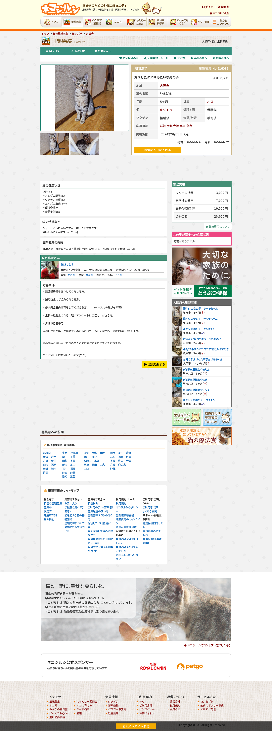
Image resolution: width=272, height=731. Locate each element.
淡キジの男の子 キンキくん (199, 329)
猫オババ (67, 264)
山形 (45, 465)
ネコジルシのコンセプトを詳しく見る (209, 645)
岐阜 (64, 473)
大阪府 (164, 85)
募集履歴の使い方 (98, 511)
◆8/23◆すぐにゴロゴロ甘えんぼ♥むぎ (206, 349)
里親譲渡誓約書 (125, 515)
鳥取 (96, 461)
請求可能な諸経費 (126, 527)
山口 (86, 469)
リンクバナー (147, 709)
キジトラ (166, 109)
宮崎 (112, 465)
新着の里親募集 (53, 503)
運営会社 (175, 701)
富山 (72, 465)
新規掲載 (79, 51)
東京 (64, 453)
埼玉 (64, 457)
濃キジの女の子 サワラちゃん (200, 319)
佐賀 (128, 457)
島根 (86, 465)
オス (210, 101)
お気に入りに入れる (136, 726)
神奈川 (74, 453)
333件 (71, 275)
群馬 (45, 473)
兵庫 (183, 126)
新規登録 (224, 7)
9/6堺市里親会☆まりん (196, 369)
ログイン (207, 7)
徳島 (112, 453)
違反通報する (156, 364)
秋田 (53, 461)
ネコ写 (53, 705)
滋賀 (163, 126)
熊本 (120, 461)
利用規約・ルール (158, 58)
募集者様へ (200, 58)
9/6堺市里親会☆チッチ (196, 390)
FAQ (141, 701)
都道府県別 (50, 515)
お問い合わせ (147, 713)
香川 (120, 453)
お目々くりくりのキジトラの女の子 (202, 339)
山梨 (64, 461)
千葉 (72, 457)
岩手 (53, 457)
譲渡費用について (219, 226)
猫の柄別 (49, 519)
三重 (72, 476)
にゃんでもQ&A (58, 713)
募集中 (48, 507)
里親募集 (54, 701)
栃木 (53, 469)
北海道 (47, 453)
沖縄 (112, 469)
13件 (119, 275)
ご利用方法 (145, 705)
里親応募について (75, 523)
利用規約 (121, 503)
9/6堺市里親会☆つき (195, 380)
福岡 (120, 457)
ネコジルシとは (221, 13)
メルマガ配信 (208, 709)
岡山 (94, 465)
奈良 (189, 126)
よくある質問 (150, 511)
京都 (169, 126)
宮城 (45, 461)
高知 (112, 457)
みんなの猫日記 (58, 709)
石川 (64, 469)
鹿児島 (122, 465)
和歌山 (87, 461)
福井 (72, 469)
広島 (102, 465)
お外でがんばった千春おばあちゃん (202, 359)
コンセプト (206, 701)
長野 (72, 461)
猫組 (79, 713)
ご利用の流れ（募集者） (100, 507)
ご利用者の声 (130, 58)
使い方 (181, 58)
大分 (128, 461)
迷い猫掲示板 (57, 717)
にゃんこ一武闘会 (86, 701)
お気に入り (104, 51)
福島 (53, 465)
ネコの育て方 (84, 705)
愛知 (64, 476)
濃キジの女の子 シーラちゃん (200, 308)
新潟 (64, 465)
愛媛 (128, 453)
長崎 (112, 461)
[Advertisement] (136, 168)
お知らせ (175, 709)
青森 (45, 457)
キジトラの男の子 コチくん (199, 400)
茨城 (45, 469)
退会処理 (113, 713)
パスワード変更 (117, 709)
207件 (89, 275)
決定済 (48, 511)
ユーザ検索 (82, 709)
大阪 (176, 126)
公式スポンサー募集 (212, 705)
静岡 (72, 473)
